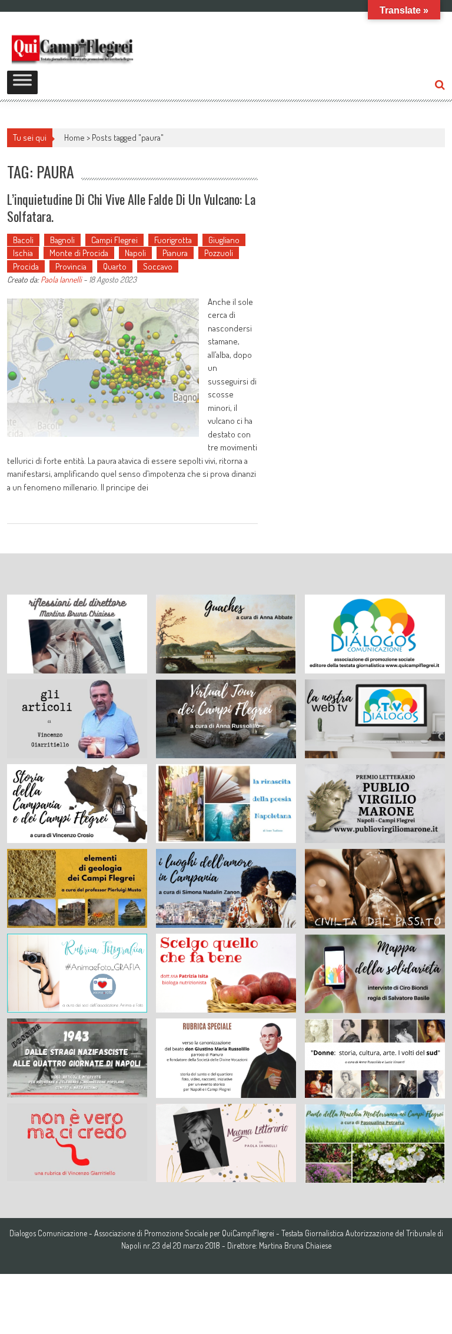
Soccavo (157, 266)
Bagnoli (62, 239)
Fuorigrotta (173, 239)
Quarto (115, 266)
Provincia (71, 266)
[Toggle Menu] (22, 82)
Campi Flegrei (114, 239)
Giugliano (224, 239)
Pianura (175, 252)
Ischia (23, 252)
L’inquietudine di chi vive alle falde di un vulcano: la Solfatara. (131, 207)
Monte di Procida (78, 252)
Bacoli (23, 239)
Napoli (135, 252)
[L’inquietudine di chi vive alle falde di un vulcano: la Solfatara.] (103, 367)
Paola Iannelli (61, 279)
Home (74, 137)
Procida (26, 266)
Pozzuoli (218, 252)
